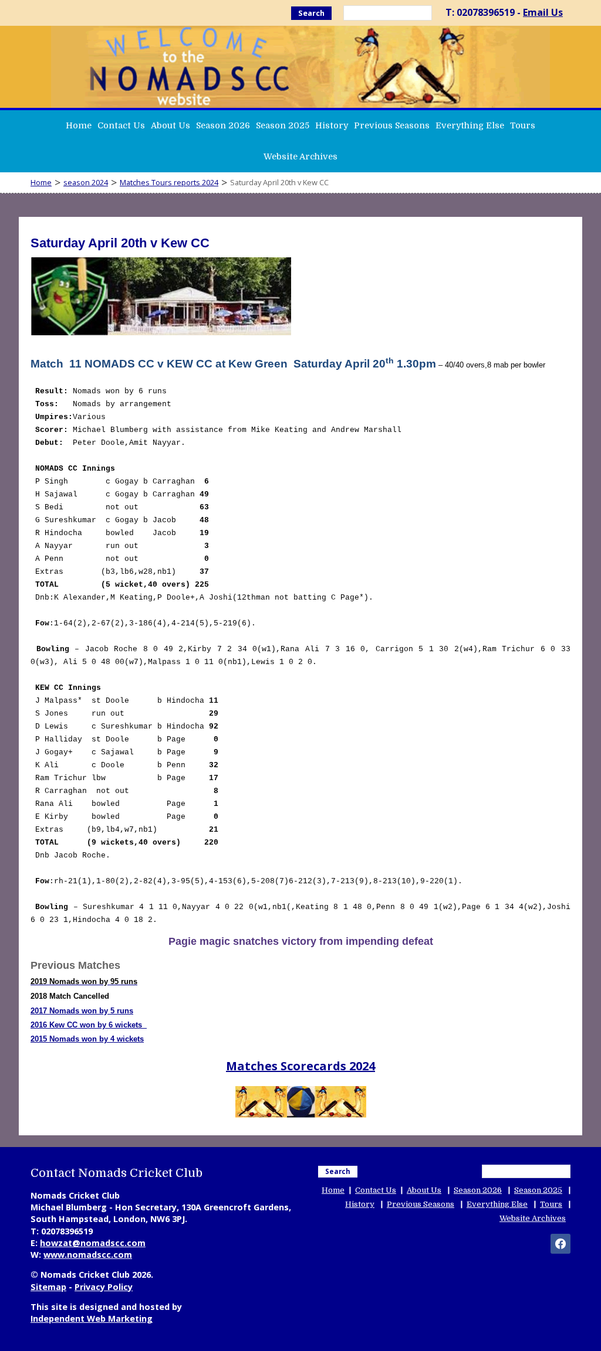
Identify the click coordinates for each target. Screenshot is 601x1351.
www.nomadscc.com (87, 1254)
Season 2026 (223, 125)
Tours (522, 125)
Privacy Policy (104, 1286)
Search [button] (311, 13)
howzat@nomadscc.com (93, 1242)
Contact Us (121, 125)
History (331, 125)
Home (79, 125)
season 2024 (85, 182)
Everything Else (469, 125)
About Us (170, 125)
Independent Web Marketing (92, 1318)
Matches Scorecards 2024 (300, 1066)
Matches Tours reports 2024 (169, 182)
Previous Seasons (392, 125)
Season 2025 (282, 125)
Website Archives (300, 156)
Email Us (543, 12)
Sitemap (48, 1286)
